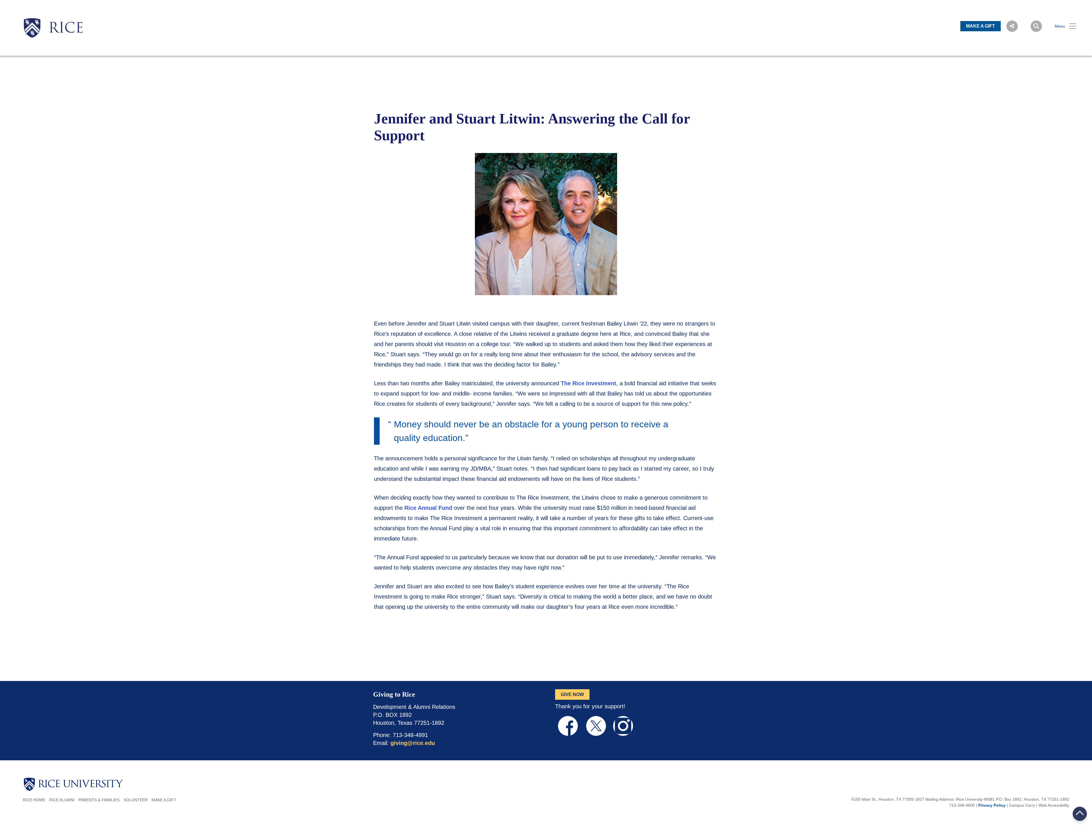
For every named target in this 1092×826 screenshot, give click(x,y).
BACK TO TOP (1080, 813)
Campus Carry (1022, 805)
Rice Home (34, 800)
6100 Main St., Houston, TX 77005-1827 (887, 799)
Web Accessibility (1054, 805)
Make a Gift (164, 800)
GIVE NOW (572, 694)
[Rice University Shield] (32, 28)
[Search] (1036, 26)
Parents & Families (98, 800)
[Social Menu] (1012, 26)
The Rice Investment (588, 383)
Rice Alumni (62, 800)
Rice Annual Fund (428, 508)
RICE (66, 29)
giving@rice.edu (412, 743)
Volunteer (135, 800)
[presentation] (66, 18)
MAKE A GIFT (980, 26)
